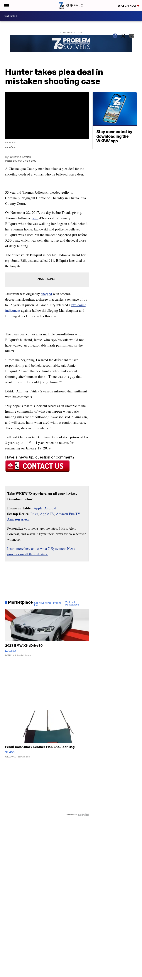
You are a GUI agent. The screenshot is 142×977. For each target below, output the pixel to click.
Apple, (38, 508)
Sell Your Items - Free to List (48, 604)
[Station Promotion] (71, 44)
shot (35, 218)
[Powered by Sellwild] (83, 814)
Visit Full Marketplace (72, 603)
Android (50, 508)
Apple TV (47, 513)
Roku (34, 513)
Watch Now (127, 5)
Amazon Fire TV (68, 513)
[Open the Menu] (6, 5)
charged (46, 293)
